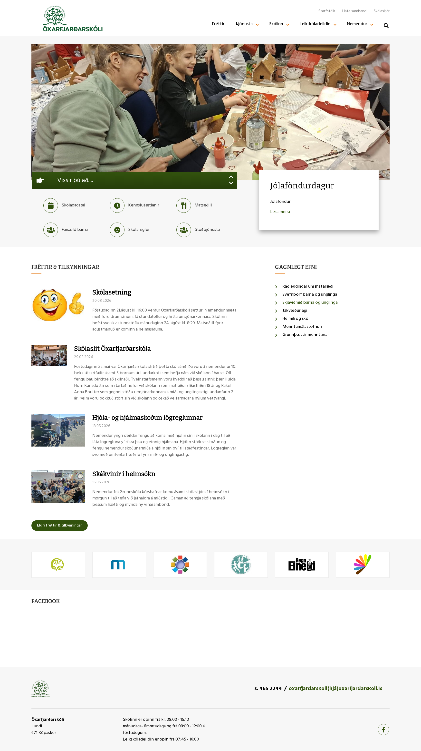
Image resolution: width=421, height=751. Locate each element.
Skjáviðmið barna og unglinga (310, 302)
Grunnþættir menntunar (305, 334)
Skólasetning (111, 292)
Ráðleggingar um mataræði (307, 286)
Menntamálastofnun (302, 326)
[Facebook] (383, 729)
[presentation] (231, 178)
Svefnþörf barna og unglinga (309, 294)
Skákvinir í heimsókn (123, 474)
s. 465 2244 (268, 688)
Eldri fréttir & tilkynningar (59, 525)
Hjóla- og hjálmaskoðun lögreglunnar (147, 417)
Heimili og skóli (296, 318)
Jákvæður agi (294, 310)
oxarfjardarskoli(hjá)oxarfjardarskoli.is (335, 688)
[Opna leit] (386, 25)
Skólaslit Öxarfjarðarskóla (112, 348)
